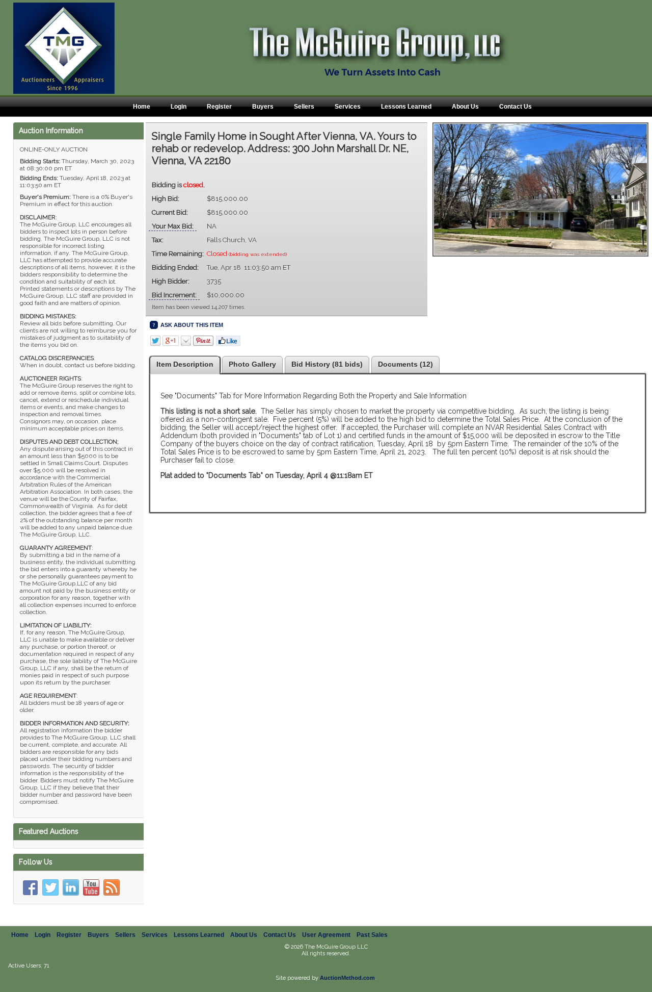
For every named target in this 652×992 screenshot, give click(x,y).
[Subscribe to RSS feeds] (111, 887)
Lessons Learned (406, 106)
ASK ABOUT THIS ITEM (191, 325)
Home (141, 106)
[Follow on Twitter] (50, 887)
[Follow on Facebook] (30, 887)
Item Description (184, 364)
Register (219, 106)
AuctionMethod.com (347, 978)
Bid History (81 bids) (327, 364)
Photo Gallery (252, 364)
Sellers (304, 106)
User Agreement (326, 934)
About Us (465, 106)
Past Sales (372, 934)
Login (178, 106)
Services (348, 106)
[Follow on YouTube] (91, 887)
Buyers (263, 106)
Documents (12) (405, 364)
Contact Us (515, 106)
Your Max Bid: (173, 226)
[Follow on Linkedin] (71, 887)
